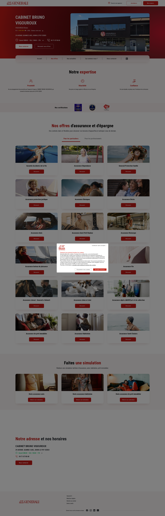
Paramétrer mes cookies (83, 269)
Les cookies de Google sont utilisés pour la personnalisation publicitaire (80, 258)
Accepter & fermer (100, 269)
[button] (84, 265)
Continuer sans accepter (98, 245)
